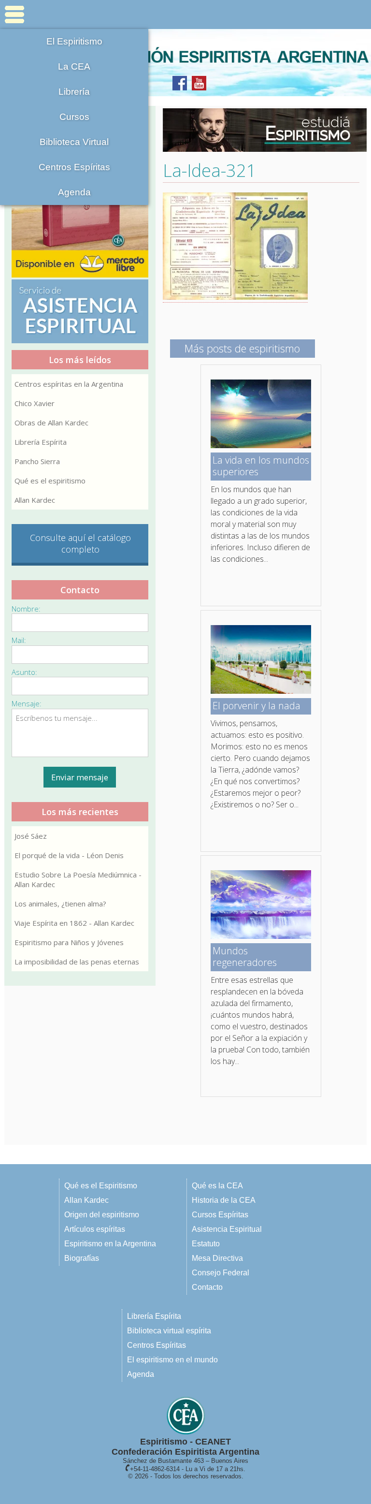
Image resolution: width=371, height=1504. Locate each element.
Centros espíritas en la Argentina (68, 384)
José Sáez (30, 836)
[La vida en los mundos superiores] (261, 445)
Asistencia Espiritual (227, 1229)
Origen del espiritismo (101, 1215)
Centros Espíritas (74, 167)
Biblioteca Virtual (74, 142)
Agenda (74, 192)
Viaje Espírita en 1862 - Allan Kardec (74, 923)
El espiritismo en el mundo (172, 1360)
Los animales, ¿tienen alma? (60, 903)
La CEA (74, 66)
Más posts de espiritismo (242, 348)
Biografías (81, 1258)
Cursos (74, 117)
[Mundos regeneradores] (261, 936)
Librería (74, 92)
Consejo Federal (220, 1273)
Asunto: (24, 672)
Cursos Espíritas (220, 1215)
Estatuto (206, 1244)
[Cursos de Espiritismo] (261, 130)
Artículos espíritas (94, 1229)
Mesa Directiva (217, 1258)
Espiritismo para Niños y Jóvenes (69, 942)
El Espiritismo (74, 41)
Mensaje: (27, 703)
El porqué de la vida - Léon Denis (69, 855)
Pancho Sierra (37, 461)
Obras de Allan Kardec (51, 422)
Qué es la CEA (217, 1186)
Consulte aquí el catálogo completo (80, 543)
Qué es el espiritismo (50, 480)
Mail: (19, 640)
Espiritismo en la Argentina (110, 1244)
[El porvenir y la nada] (261, 691)
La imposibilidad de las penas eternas (76, 961)
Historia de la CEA (224, 1200)
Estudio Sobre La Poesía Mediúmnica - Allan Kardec (78, 879)
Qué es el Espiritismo (100, 1186)
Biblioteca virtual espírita (169, 1331)
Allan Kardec (34, 500)
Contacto (207, 1287)
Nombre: (26, 608)
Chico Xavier (34, 403)
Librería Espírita (40, 442)
